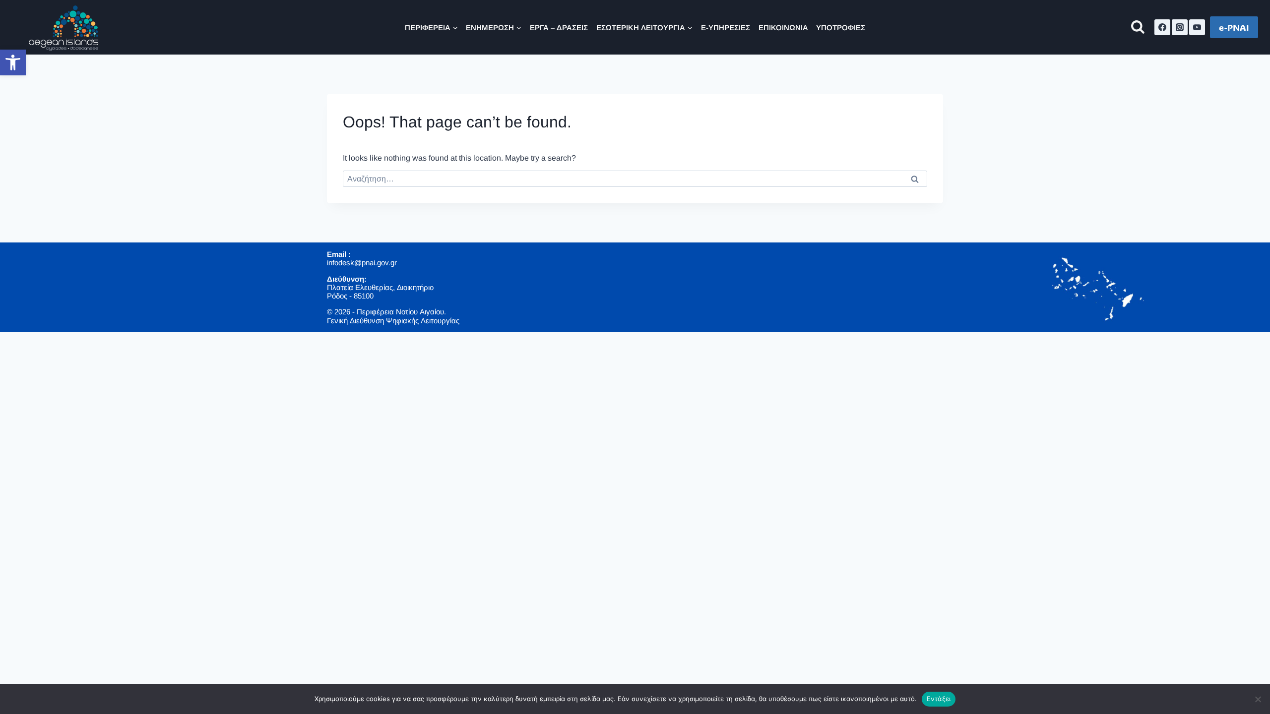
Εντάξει (939, 699)
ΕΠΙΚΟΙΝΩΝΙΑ (783, 27)
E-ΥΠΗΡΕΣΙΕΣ (725, 27)
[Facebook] (1162, 27)
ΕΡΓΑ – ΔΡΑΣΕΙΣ (559, 27)
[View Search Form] (1137, 27)
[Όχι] (1258, 699)
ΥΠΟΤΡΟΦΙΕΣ (840, 27)
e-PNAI (1234, 27)
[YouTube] (1197, 27)
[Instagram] (1180, 27)
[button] (13, 62)
